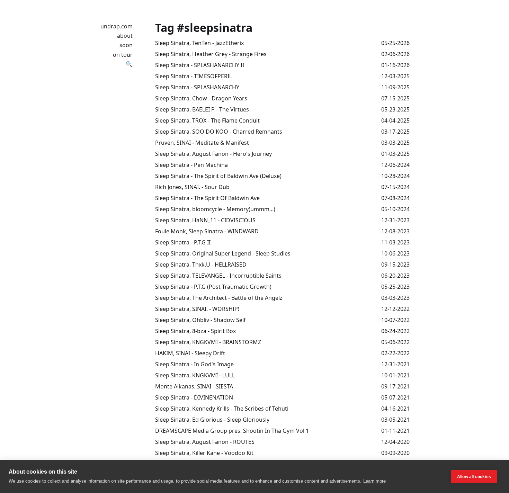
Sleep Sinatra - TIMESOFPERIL (193, 76)
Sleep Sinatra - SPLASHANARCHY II (199, 65)
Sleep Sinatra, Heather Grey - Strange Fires (211, 54)
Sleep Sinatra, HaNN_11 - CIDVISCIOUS (205, 220)
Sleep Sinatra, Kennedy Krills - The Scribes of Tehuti (221, 408)
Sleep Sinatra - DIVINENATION (194, 397)
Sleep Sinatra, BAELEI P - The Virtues (202, 109)
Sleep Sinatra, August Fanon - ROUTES (204, 442)
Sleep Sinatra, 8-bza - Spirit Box (195, 331)
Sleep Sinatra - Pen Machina (191, 165)
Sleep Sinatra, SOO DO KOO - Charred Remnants (218, 131)
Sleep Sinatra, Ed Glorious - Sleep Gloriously (212, 419)
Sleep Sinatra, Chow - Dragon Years (201, 98)
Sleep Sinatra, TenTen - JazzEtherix (199, 43)
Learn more (374, 481)
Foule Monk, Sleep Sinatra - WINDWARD (207, 231)
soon (126, 45)
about (125, 35)
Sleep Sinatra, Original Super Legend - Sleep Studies (223, 253)
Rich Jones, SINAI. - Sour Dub (192, 187)
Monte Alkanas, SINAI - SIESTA (194, 386)
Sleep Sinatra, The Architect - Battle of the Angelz (219, 298)
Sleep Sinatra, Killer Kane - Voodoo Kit (204, 453)
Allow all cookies (474, 476)
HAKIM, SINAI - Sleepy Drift (190, 353)
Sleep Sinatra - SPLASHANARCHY (197, 87)
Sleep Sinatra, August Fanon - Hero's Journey (213, 154)
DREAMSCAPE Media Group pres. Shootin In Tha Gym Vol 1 (232, 430)
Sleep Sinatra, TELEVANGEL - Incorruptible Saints (218, 275)
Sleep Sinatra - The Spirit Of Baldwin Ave (207, 198)
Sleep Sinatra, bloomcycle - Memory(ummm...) (215, 209)
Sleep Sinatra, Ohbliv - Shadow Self (200, 320)
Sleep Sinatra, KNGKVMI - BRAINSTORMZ (208, 342)
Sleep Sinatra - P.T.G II (183, 242)
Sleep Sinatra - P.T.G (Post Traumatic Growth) (213, 286)
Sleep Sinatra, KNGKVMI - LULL (195, 375)
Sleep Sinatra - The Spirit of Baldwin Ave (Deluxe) (218, 176)
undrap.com (116, 26)
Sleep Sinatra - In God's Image (194, 364)
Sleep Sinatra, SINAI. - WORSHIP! (197, 309)
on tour (123, 55)
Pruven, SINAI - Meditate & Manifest (202, 142)
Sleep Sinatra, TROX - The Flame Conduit (207, 120)
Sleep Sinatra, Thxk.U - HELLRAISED (201, 264)
